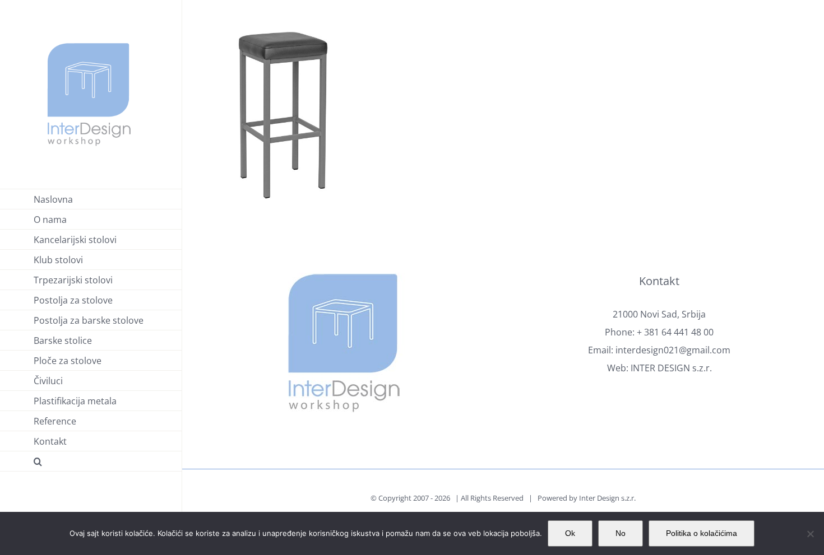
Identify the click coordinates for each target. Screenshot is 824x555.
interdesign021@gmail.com (672, 350)
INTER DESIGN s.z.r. (671, 368)
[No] (810, 533)
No (620, 533)
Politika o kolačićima (701, 533)
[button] (91, 461)
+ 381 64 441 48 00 (675, 332)
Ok (570, 533)
